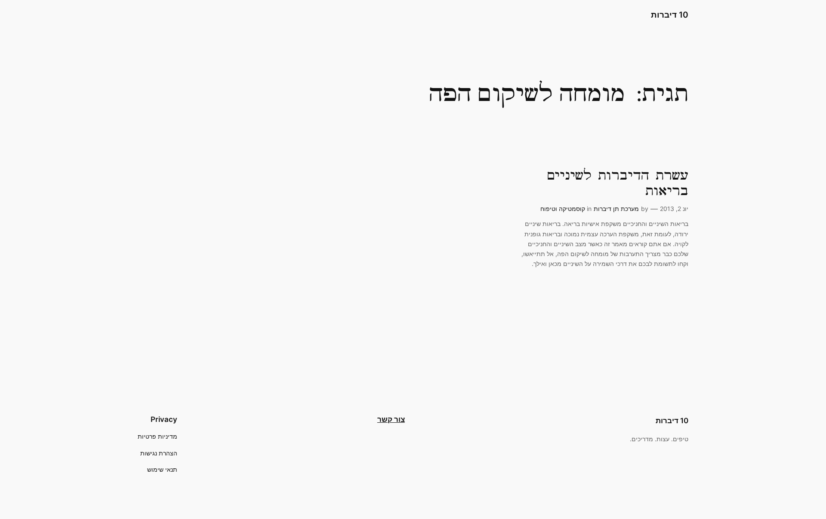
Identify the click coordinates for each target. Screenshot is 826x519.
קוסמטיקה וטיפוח (562, 208)
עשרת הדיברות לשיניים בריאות (617, 183)
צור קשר (391, 419)
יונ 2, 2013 (674, 208)
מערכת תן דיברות (616, 208)
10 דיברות (669, 14)
